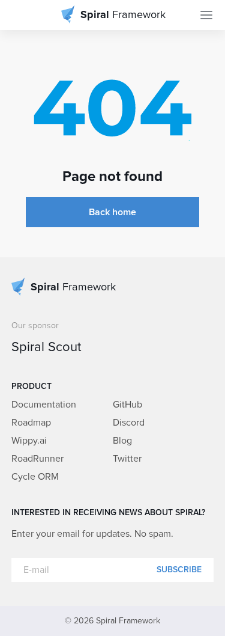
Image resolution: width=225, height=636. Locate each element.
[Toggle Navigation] (206, 15)
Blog (122, 440)
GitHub (127, 404)
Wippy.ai (29, 440)
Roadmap (31, 422)
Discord (129, 422)
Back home (112, 212)
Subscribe (179, 570)
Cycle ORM (35, 477)
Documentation (43, 404)
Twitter (127, 458)
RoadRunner (37, 458)
